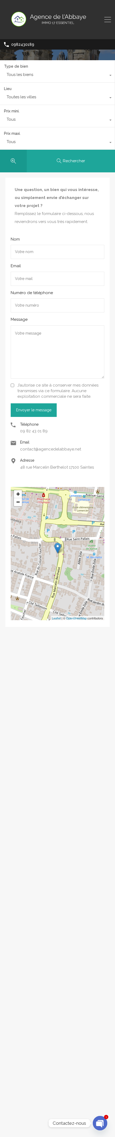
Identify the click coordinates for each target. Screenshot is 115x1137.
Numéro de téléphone (32, 292)
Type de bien (16, 66)
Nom (15, 239)
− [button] (18, 502)
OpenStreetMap (76, 618)
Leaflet (56, 618)
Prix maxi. (12, 133)
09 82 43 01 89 (34, 431)
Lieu (7, 89)
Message (19, 319)
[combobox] (57, 76)
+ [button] (18, 494)
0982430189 (22, 44)
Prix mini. (12, 111)
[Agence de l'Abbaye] (57, 32)
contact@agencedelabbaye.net (50, 449)
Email (16, 265)
